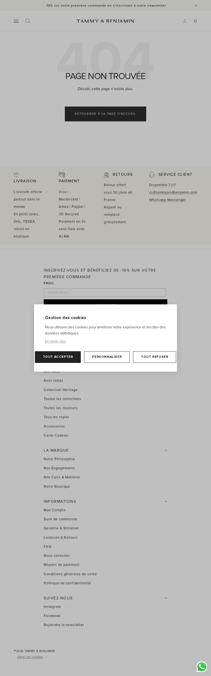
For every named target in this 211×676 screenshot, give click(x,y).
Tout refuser (154, 357)
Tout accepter (58, 357)
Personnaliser (107, 357)
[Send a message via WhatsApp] (201, 666)
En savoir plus (55, 341)
